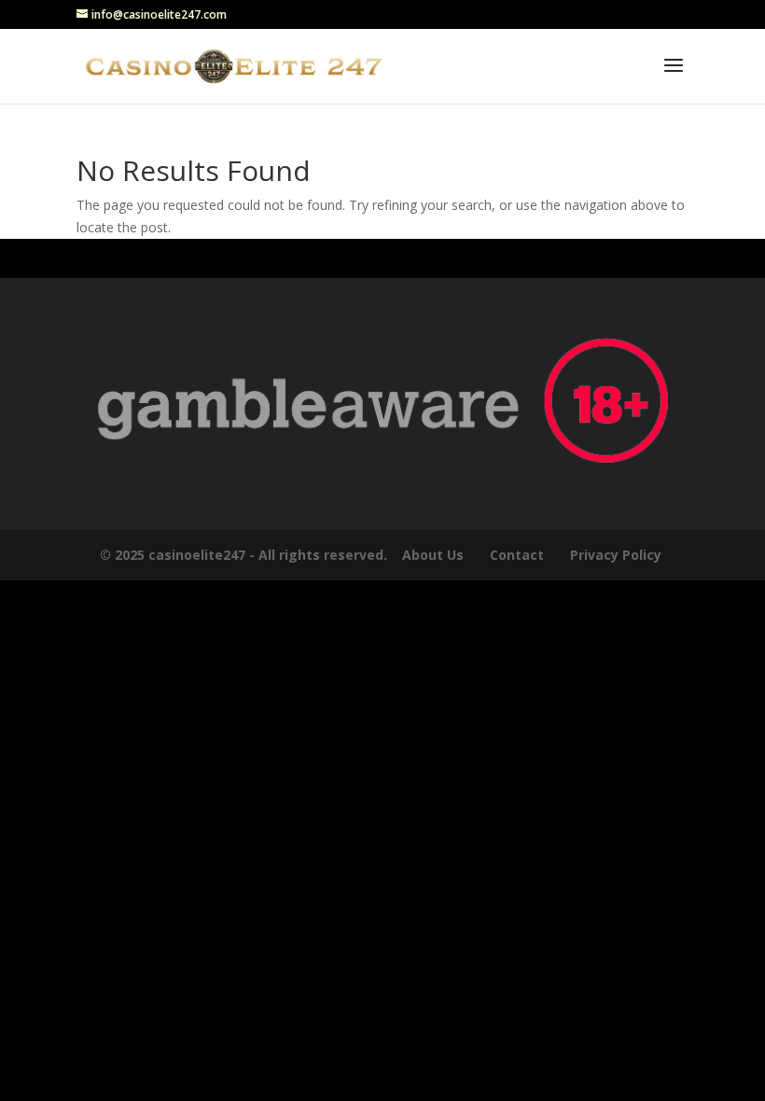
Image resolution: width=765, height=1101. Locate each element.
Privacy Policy (617, 555)
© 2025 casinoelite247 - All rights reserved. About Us (282, 555)
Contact (517, 555)
